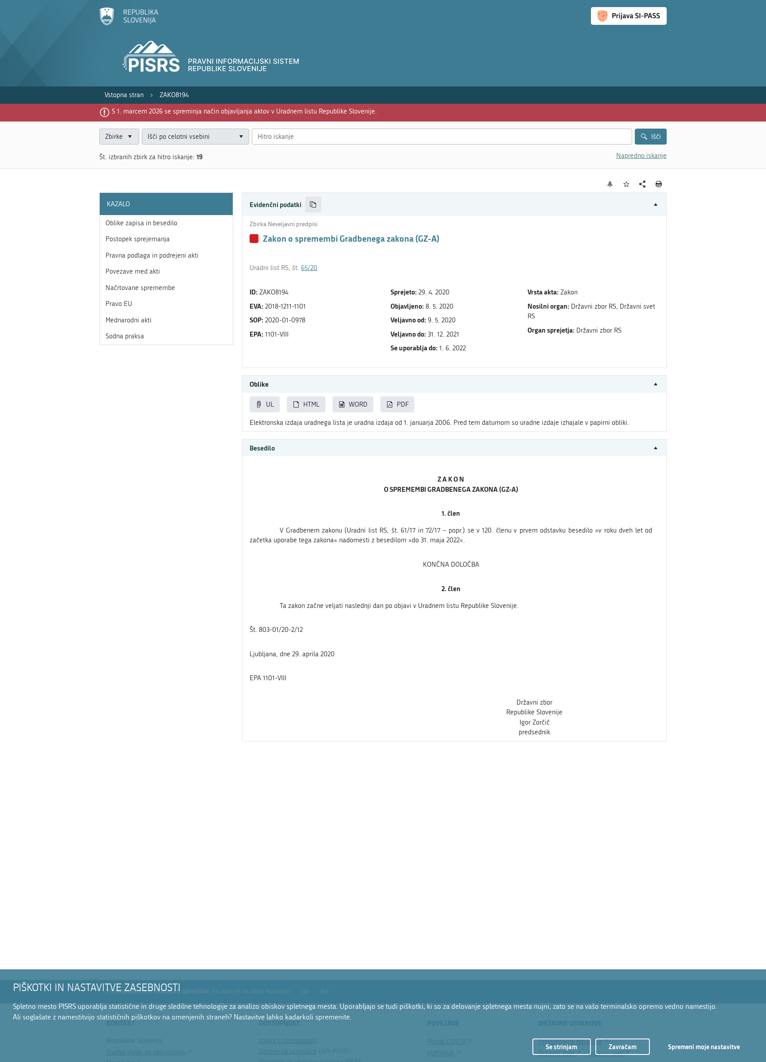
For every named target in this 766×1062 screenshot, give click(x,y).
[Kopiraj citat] (313, 204)
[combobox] (195, 137)
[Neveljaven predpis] (254, 238)
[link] (124, 95)
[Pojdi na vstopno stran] (128, 23)
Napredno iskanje (641, 156)
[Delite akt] (642, 184)
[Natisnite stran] (659, 184)
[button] (454, 204)
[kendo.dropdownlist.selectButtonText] (241, 137)
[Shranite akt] (626, 184)
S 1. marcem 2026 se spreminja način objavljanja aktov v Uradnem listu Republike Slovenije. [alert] (244, 111)
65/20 (309, 268)
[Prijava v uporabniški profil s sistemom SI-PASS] (629, 16)
